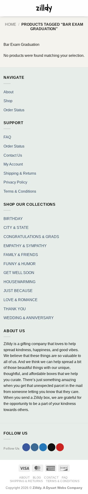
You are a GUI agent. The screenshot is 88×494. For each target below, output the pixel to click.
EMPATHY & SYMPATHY (25, 246)
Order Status (14, 110)
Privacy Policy (15, 182)
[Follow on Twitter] (43, 447)
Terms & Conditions (20, 191)
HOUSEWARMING (19, 282)
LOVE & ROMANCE (21, 300)
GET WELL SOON (19, 273)
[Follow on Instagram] (34, 447)
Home (10, 24)
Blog (37, 477)
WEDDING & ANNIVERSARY (29, 318)
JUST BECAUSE (18, 291)
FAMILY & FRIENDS (21, 255)
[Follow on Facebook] (26, 447)
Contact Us (13, 155)
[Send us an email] (51, 447)
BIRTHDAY (13, 219)
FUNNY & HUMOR (20, 264)
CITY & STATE (16, 228)
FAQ (7, 137)
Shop (8, 101)
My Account (13, 164)
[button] (6, 8)
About (8, 92)
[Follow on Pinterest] (60, 447)
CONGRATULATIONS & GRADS (31, 237)
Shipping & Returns (20, 173)
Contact (51, 477)
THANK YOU (15, 309)
